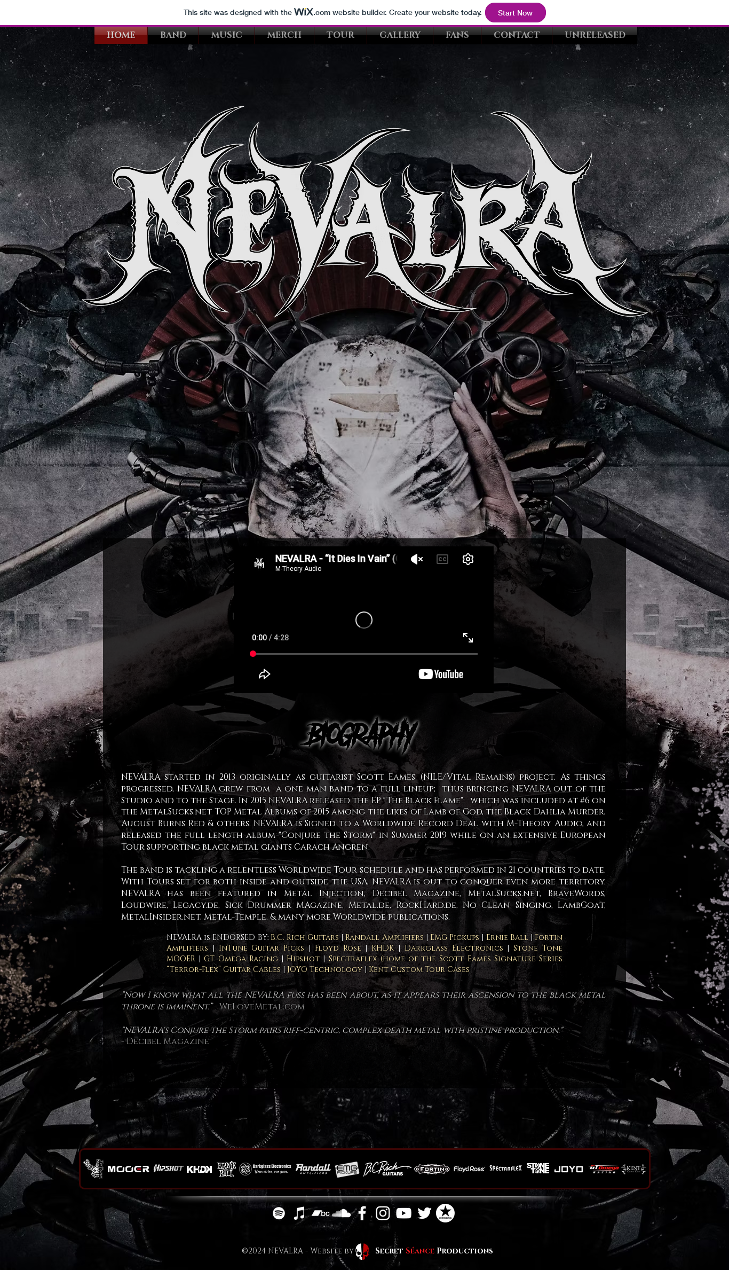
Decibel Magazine (167, 1041)
